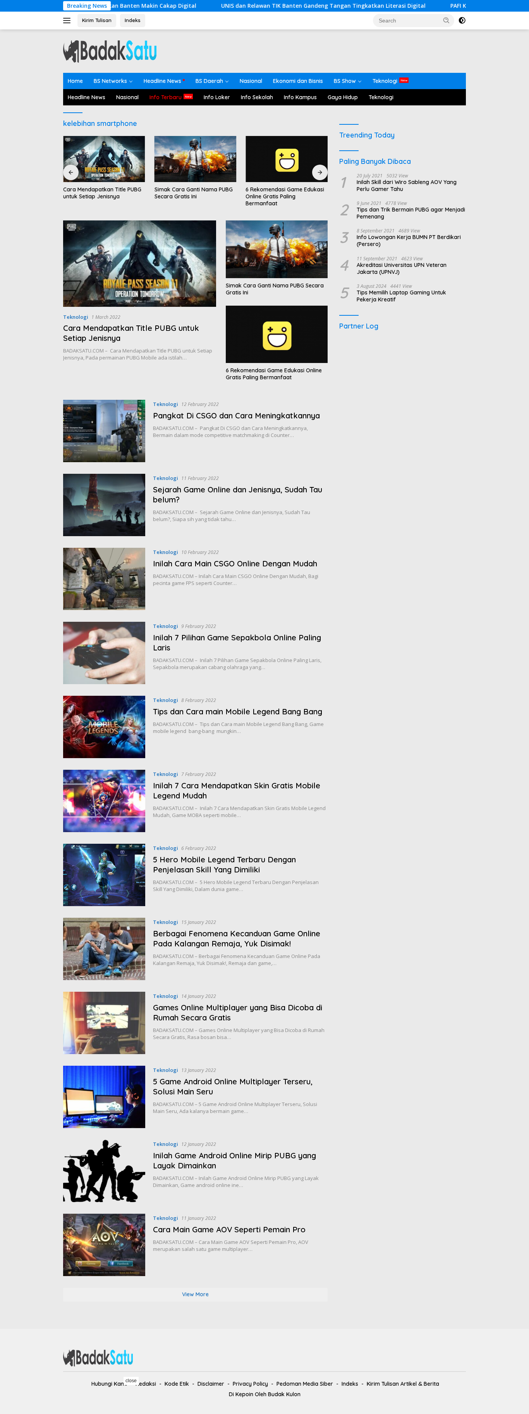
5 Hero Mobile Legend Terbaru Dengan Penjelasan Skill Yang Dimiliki (224, 864)
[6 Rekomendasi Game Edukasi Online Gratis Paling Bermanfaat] (287, 159)
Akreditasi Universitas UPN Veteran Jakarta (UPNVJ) (402, 268)
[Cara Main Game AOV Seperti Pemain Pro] (104, 1245)
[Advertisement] (402, 390)
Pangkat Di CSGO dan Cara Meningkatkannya (236, 415)
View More (195, 1294)
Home (75, 80)
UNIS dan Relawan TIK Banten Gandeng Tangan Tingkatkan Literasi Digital (276, 5)
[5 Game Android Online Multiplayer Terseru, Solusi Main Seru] (104, 1097)
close (131, 1380)
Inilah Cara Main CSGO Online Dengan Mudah (235, 563)
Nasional (251, 80)
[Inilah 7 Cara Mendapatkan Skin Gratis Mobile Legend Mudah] (104, 801)
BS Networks (110, 80)
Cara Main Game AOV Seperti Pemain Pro (229, 1229)
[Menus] (68, 20)
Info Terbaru (165, 97)
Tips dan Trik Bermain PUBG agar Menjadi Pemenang (411, 213)
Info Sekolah (257, 97)
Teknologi (385, 80)
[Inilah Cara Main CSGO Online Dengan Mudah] (104, 579)
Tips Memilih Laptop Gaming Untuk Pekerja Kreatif (401, 296)
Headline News (162, 80)
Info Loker (217, 97)
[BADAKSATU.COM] (109, 50)
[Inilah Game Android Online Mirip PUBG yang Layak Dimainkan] (104, 1171)
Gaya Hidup (343, 97)
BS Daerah (209, 80)
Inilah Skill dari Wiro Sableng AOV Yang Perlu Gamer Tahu (407, 186)
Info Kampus (300, 97)
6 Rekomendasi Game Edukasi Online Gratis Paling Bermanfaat (285, 196)
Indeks (133, 20)
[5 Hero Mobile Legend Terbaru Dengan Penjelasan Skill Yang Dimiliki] (104, 875)
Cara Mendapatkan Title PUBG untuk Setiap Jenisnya (102, 193)
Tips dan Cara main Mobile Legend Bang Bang (237, 711)
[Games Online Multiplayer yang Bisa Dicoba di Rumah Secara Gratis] (104, 1023)
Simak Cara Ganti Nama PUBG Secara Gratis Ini (194, 193)
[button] (446, 20)
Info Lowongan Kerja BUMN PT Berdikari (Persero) (409, 241)
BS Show (345, 80)
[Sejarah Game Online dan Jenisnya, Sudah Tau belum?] (104, 505)
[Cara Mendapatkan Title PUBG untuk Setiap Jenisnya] (104, 159)
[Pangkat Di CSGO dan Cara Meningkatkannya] (104, 431)
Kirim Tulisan (97, 20)
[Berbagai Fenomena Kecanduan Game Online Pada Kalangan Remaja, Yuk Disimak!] (104, 949)
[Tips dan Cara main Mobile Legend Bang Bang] (104, 727)
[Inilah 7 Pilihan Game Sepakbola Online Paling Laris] (104, 653)
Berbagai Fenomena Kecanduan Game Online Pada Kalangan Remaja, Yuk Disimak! (236, 938)
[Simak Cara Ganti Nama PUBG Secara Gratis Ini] (196, 159)
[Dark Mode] (462, 20)
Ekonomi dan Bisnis (298, 80)
